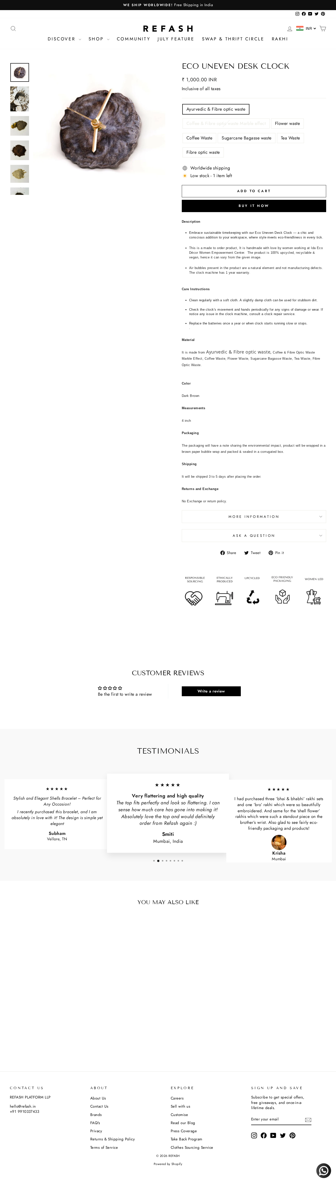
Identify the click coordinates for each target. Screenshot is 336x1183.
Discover (62, 39)
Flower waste (287, 123)
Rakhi (280, 39)
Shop (97, 39)
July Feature (176, 39)
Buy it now (254, 205)
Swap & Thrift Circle (233, 39)
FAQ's (95, 1123)
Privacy (96, 1131)
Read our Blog (183, 1123)
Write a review (211, 691)
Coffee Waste (199, 138)
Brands (96, 1114)
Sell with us (180, 1106)
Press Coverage (184, 1131)
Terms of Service (104, 1147)
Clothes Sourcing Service (192, 1147)
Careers (177, 1098)
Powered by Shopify (168, 1164)
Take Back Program (186, 1139)
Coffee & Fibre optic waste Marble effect (226, 123)
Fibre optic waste (203, 152)
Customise (179, 1114)
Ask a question (254, 535)
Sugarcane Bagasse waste (246, 138)
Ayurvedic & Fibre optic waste (215, 109)
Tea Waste (290, 138)
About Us (98, 1098)
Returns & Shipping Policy (112, 1139)
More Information (254, 516)
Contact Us (99, 1106)
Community (133, 39)
